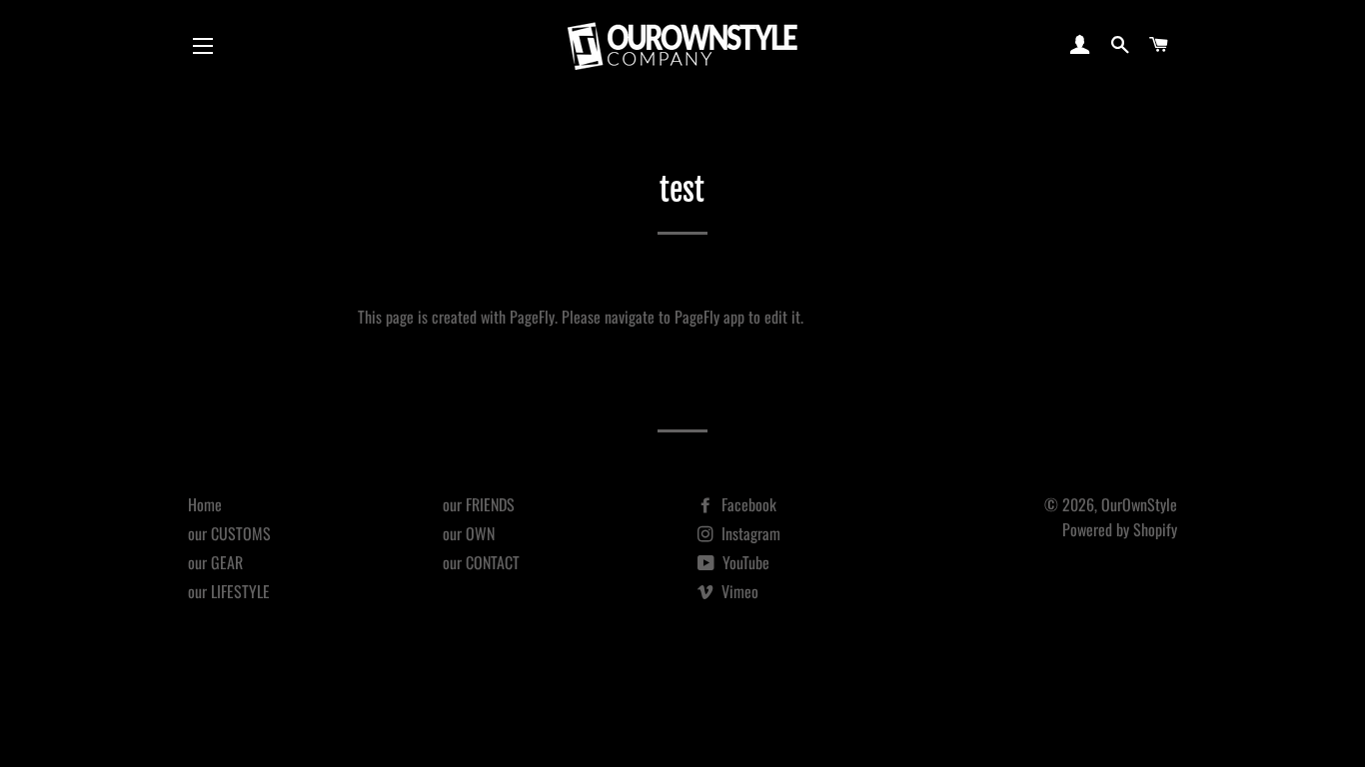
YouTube (743, 562)
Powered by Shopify (1119, 529)
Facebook (746, 504)
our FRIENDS (479, 504)
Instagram (748, 533)
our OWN (469, 533)
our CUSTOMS (229, 533)
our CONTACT (481, 562)
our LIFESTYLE (229, 591)
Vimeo (737, 591)
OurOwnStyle (1139, 504)
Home (205, 504)
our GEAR (215, 562)
